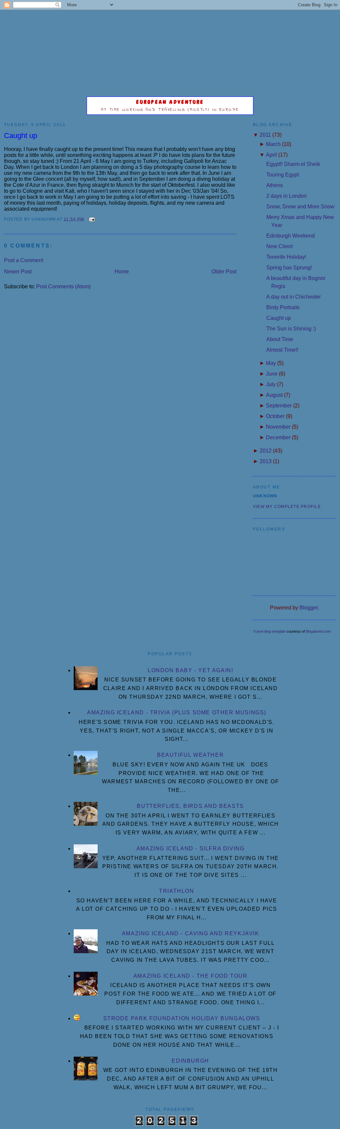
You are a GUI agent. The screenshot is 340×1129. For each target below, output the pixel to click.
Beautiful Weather (190, 755)
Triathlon (176, 891)
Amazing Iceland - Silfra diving (190, 848)
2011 (265, 135)
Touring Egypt (282, 174)
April (271, 155)
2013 (266, 461)
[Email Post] (90, 219)
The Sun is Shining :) (291, 328)
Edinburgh (190, 1061)
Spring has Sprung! (289, 267)
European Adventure (170, 102)
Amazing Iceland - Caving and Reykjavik (190, 933)
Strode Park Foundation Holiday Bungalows (181, 1018)
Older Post (224, 271)
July (271, 384)
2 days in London (286, 196)
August (274, 395)
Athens (274, 185)
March (273, 144)
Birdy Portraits (282, 307)
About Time (279, 339)
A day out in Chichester (293, 297)
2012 (266, 451)
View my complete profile (287, 506)
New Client (279, 246)
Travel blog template (269, 631)
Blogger (308, 607)
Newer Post (18, 271)
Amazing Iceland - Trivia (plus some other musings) (176, 712)
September (279, 405)
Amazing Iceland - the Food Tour (190, 976)
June (272, 374)
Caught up (20, 135)
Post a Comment (23, 260)
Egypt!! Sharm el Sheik (293, 164)
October (275, 416)
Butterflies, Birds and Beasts (190, 806)
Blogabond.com (318, 631)
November (278, 427)
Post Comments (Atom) (63, 286)
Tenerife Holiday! (286, 257)
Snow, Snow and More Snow (300, 206)
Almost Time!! (282, 350)
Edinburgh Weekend (290, 236)
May (271, 363)
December (278, 437)
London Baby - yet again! (190, 670)
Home (122, 271)
